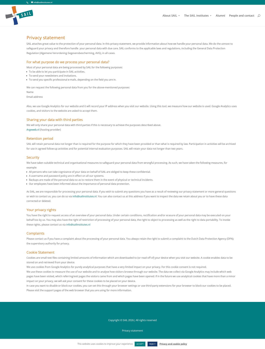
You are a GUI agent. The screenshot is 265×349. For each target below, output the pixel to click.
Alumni (220, 15)
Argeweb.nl (33, 129)
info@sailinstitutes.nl (85, 196)
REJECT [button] (152, 344)
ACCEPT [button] (140, 344)
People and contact (241, 15)
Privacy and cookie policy (173, 343)
